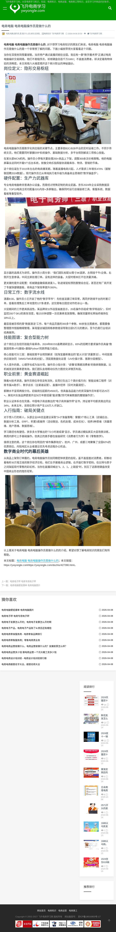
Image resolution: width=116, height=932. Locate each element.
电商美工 (73, 910)
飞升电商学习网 (29, 12)
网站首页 (41, 910)
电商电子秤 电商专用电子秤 (23, 581)
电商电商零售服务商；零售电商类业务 (21, 640)
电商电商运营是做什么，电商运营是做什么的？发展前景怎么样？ (34, 646)
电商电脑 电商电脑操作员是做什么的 (37, 560)
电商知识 (52, 910)
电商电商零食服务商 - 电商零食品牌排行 (22, 634)
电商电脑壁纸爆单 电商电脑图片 (25, 585)
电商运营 (62, 910)
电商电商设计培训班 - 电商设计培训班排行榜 (24, 658)
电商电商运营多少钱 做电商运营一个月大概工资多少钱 (29, 652)
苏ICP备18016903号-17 (89, 916)
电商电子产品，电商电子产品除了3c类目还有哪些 (27, 628)
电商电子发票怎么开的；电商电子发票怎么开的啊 (26, 622)
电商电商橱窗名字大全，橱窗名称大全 (21, 664)
